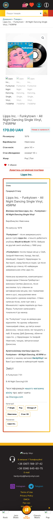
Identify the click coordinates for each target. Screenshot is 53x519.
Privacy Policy (26, 496)
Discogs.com (16, 396)
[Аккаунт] (39, 5)
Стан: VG (25, 414)
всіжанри (26, 517)
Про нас (26, 503)
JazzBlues (16, 516)
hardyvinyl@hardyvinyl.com (26, 476)
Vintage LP (31, 408)
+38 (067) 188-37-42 (30, 463)
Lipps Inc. (26, 174)
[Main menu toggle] (46, 5)
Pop (20, 408)
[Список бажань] (33, 5)
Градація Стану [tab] (13, 191)
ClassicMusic (37, 516)
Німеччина (12, 414)
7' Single (11, 408)
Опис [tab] (8, 185)
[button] (42, 37)
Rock (5, 517)
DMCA (26, 499)
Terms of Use (26, 492)
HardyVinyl (37, 358)
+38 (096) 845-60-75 (30, 468)
